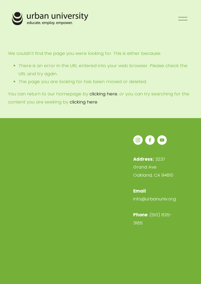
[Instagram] (138, 140)
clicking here (103, 94)
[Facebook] (150, 140)
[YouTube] (162, 140)
